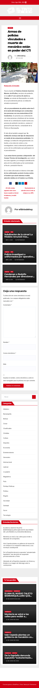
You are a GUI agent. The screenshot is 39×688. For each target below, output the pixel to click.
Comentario (7, 305)
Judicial (10, 27)
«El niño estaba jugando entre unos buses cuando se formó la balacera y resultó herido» (11, 193)
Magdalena (7, 476)
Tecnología (7, 515)
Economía (6, 448)
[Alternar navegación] (20, 18)
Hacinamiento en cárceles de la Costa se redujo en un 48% (28, 190)
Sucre (5, 510)
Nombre (6, 342)
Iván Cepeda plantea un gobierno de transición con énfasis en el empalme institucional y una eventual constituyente (18, 545)
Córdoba (6, 433)
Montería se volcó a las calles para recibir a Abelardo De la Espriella (17, 616)
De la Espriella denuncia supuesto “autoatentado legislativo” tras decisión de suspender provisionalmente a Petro (19, 554)
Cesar (5, 423)
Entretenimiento (8, 452)
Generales (6, 457)
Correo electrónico (9, 353)
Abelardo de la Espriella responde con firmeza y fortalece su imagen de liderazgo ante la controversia (19, 563)
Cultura (5, 438)
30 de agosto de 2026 (13, 599)
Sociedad (6, 501)
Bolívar (5, 419)
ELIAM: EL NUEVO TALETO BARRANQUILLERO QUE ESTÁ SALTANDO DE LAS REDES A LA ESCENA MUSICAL (18, 530)
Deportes (6, 443)
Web (4, 364)
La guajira (6, 472)
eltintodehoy (21, 56)
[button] (36, 18)
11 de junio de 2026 (12, 619)
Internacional (7, 462)
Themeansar (33, 684)
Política (5, 491)
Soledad (6, 505)
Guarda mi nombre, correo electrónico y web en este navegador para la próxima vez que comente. (19, 379)
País (12, 231)
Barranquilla (7, 414)
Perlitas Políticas (8, 486)
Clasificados (7, 428)
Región (5, 496)
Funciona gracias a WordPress (11, 684)
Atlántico (6, 409)
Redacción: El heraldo (11, 86)
